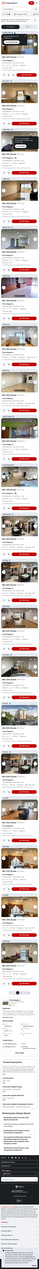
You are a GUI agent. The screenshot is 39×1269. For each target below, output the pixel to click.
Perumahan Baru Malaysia (9, 1239)
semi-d (5, 1070)
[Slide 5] (20, 52)
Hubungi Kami (5, 1166)
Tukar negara (5, 1170)
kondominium (23, 1069)
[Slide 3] (18, 866)
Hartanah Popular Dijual (9, 1244)
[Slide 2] (16, 52)
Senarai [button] (11, 27)
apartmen (31, 1069)
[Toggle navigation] (36, 3)
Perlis (4, 1080)
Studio (4, 1098)
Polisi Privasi (28, 1256)
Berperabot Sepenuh (8, 1107)
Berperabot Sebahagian (23, 1107)
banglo (10, 1070)
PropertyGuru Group (8, 1162)
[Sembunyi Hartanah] (30, 37)
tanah (16, 1070)
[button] (9, 1017)
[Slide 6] (22, 52)
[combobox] (18, 9)
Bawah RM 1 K (17, 1089)
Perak (8, 1080)
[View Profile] (19, 32)
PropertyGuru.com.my (7, 1207)
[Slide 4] (19, 52)
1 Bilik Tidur (11, 1098)
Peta (29, 27)
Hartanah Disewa (7, 1235)
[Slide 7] (23, 52)
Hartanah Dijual (6, 1231)
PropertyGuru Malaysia (8, 1227)
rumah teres (14, 1069)
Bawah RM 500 (7, 1089)
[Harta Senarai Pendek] (34, 37)
